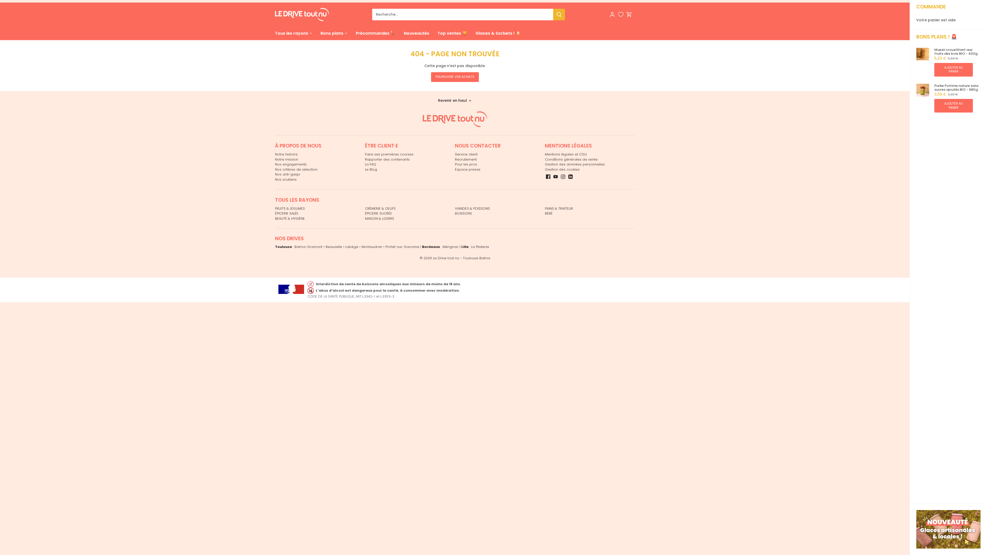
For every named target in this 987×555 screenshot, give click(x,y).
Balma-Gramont (308, 246)
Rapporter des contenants (387, 159)
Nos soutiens (286, 179)
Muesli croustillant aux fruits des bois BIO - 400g (955, 52)
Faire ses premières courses (389, 154)
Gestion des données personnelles (575, 164)
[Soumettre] (559, 14)
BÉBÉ (549, 213)
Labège (351, 246)
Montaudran (372, 246)
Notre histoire (286, 154)
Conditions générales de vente (571, 159)
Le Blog (371, 169)
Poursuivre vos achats (455, 77)
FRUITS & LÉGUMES (290, 208)
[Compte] (612, 14)
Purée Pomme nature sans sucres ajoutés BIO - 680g (956, 88)
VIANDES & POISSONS (472, 208)
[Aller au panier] (629, 14)
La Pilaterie (480, 246)
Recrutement (466, 159)
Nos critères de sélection (296, 169)
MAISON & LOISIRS (379, 218)
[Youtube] (555, 176)
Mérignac (451, 246)
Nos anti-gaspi (287, 174)
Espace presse (467, 169)
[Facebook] (548, 176)
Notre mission (286, 159)
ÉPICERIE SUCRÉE (378, 213)
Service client (466, 154)
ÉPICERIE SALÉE (286, 213)
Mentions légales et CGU (566, 154)
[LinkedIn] (570, 176)
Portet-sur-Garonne (402, 246)
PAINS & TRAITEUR (559, 208)
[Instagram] (563, 176)
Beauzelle (334, 246)
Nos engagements (291, 164)
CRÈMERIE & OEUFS (380, 208)
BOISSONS (463, 213)
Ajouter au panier (953, 69)
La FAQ (370, 164)
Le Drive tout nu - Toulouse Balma (461, 258)
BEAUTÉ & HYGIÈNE (290, 218)
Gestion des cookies (562, 169)
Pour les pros (466, 164)
